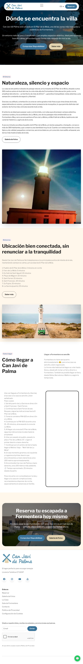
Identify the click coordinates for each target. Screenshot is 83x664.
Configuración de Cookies (12, 614)
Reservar (71, 6)
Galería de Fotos (56, 538)
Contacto (6, 607)
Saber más (56, 46)
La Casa (5, 600)
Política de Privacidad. (28, 646)
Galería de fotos (11, 139)
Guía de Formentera (10, 603)
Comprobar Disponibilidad (33, 46)
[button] (41, 5)
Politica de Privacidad (11, 610)
